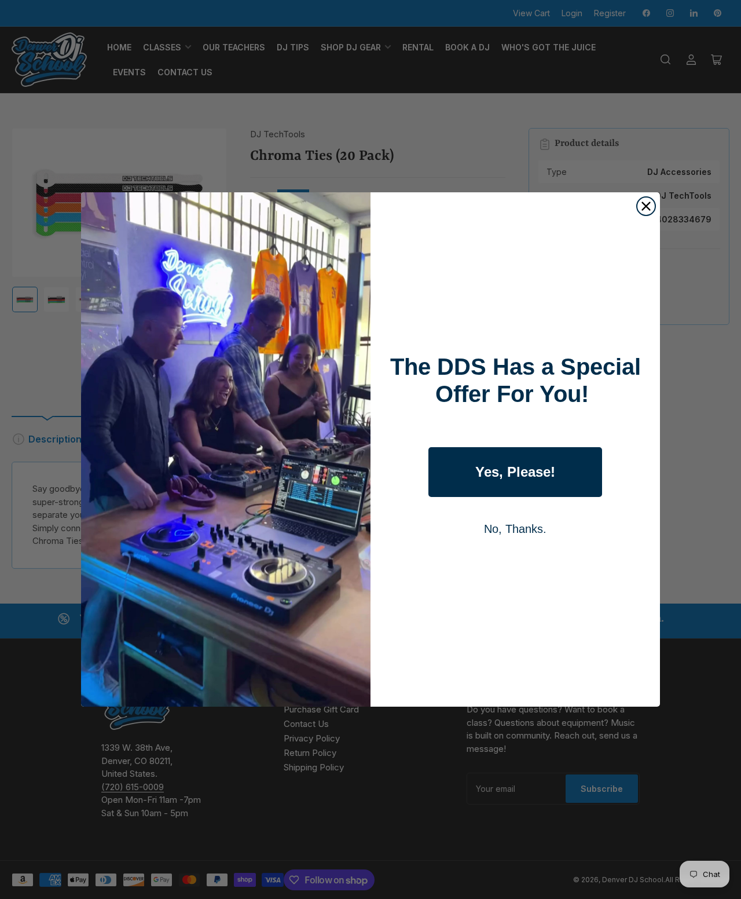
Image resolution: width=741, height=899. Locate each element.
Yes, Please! (515, 472)
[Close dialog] (646, 206)
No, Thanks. (515, 528)
